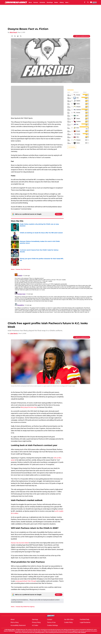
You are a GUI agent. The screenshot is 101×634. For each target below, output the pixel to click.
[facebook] (84, 2)
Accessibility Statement (18, 625)
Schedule (42, 2)
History (62, 2)
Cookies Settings (52, 625)
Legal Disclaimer (85, 622)
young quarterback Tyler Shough (25, 581)
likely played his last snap (29, 407)
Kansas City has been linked (20, 543)
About (12, 619)
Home (12, 269)
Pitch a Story (15, 622)
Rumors (35, 2)
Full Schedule (71, 147)
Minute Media (11, 629)
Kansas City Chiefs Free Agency (25, 606)
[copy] (21, 36)
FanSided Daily (84, 619)
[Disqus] (53, 293)
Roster (56, 2)
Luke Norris (14, 333)
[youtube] (91, 2)
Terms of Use (51, 622)
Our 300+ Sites (68, 619)
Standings (50, 2)
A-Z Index (35, 625)
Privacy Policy (36, 622)
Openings (35, 619)
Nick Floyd (13, 32)
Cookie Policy (68, 622)
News (30, 2)
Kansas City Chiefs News (23, 269)
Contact (49, 619)
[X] (88, 2)
